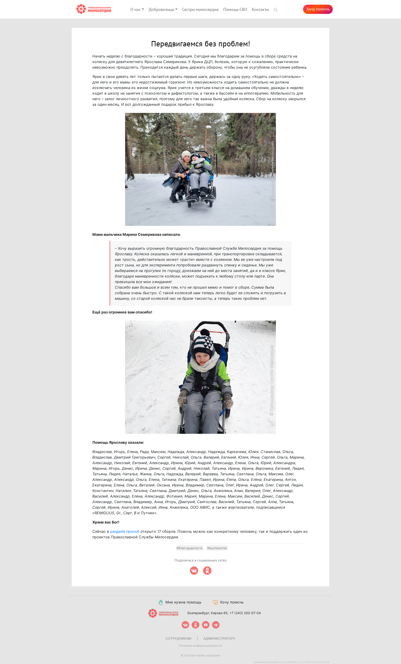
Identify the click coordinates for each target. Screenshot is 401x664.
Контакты (260, 9)
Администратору (219, 638)
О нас (135, 9)
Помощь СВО (235, 9)
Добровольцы (161, 9)
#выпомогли (217, 548)
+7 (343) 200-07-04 (245, 613)
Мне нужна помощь (183, 602)
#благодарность (190, 548)
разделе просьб (124, 531)
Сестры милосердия (200, 9)
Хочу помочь (318, 9)
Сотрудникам (178, 638)
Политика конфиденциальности (200, 645)
